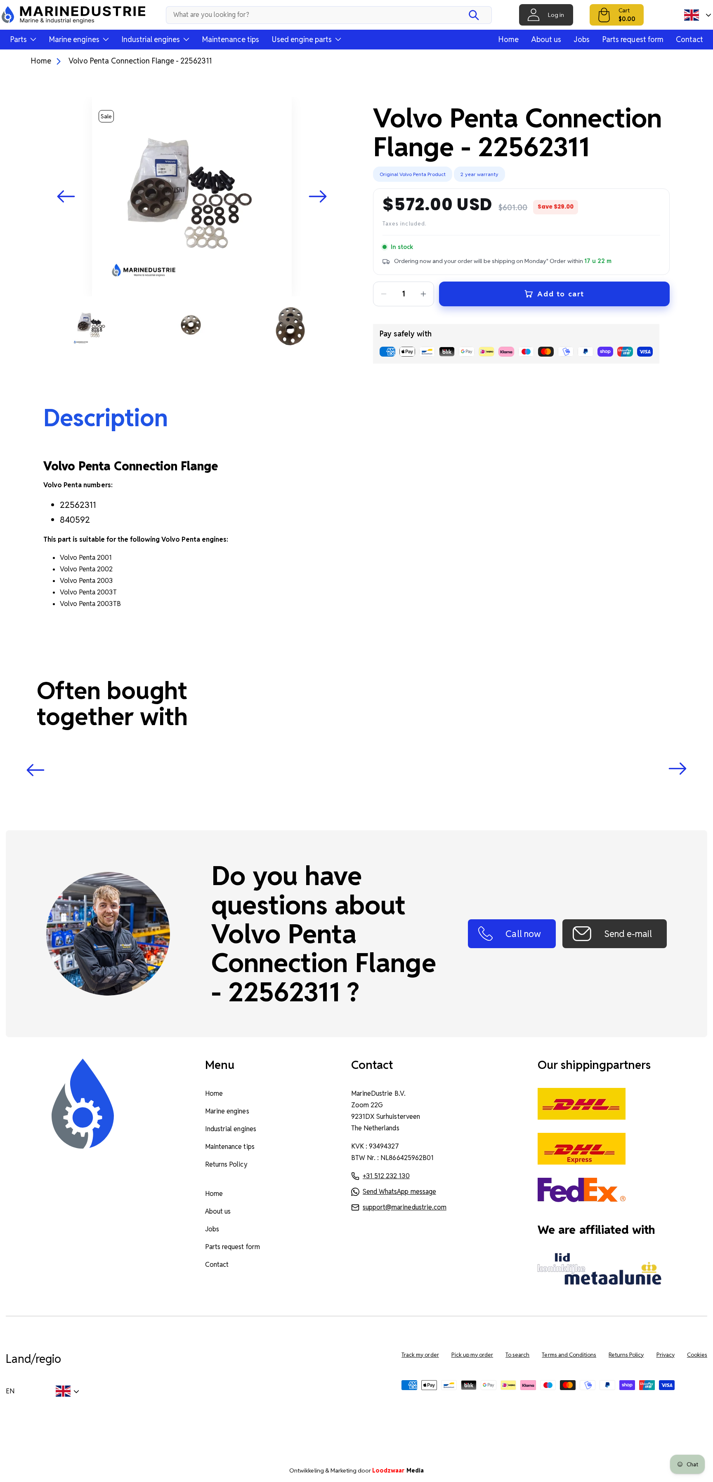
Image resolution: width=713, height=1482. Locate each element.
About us (546, 39)
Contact (689, 39)
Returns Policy (226, 1164)
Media (398, 1470)
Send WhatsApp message (399, 1191)
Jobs (582, 39)
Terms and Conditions (569, 1354)
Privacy (665, 1354)
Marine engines (227, 1111)
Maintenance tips (230, 39)
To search (517, 1354)
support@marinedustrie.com (404, 1207)
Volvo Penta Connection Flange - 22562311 (140, 61)
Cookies (697, 1354)
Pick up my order (472, 1354)
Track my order (420, 1354)
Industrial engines (230, 1129)
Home (508, 39)
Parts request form (632, 39)
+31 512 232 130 (386, 1176)
